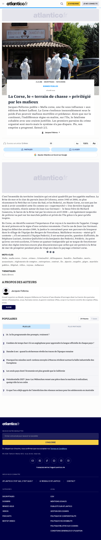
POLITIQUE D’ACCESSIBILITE (61, 521)
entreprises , (45, 261)
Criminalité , (43, 258)
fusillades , (78, 258)
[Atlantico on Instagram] (61, 460)
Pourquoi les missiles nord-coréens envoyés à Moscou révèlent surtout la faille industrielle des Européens (50, 361)
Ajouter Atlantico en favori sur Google (52, 155)
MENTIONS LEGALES (58, 501)
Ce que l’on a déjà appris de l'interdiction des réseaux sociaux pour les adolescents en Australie (50, 390)
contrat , (56, 261)
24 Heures (84, 319)
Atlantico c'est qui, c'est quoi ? (17, 481)
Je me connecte (90, 4)
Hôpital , (15, 265)
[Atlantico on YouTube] (68, 460)
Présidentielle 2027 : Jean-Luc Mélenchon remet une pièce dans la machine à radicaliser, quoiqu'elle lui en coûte (47, 380)
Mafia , (5, 258)
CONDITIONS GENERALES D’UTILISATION (66, 531)
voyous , (31, 265)
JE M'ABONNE (73, 4)
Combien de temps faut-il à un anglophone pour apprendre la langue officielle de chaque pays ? (50, 343)
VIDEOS (5, 511)
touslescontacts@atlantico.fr (50, 467)
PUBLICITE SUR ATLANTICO (61, 506)
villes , (23, 265)
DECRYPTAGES (8, 496)
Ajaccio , (69, 261)
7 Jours (94, 319)
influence (39, 265)
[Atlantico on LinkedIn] (54, 461)
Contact (71, 481)
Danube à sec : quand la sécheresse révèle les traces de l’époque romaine (39, 351)
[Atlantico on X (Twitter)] (40, 461)
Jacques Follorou (51, 132)
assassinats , (8, 261)
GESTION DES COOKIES (59, 511)
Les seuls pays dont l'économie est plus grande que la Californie (35, 371)
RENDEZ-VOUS (8, 506)
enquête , (78, 261)
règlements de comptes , (27, 261)
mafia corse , (15, 258)
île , (62, 261)
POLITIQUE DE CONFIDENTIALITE (63, 516)
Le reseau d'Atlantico (50, 481)
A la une (39, 82)
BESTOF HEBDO (8, 521)
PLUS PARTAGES (74, 326)
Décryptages (49, 82)
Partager (28, 149)
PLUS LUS (26, 326)
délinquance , (57, 258)
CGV (52, 496)
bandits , (68, 258)
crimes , (33, 258)
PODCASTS (6, 516)
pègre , (86, 261)
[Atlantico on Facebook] (47, 461)
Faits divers (60, 82)
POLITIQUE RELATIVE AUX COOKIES (64, 526)
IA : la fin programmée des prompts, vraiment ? (27, 334)
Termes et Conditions (58, 449)
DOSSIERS (6, 501)
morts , (87, 258)
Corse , (25, 258)
